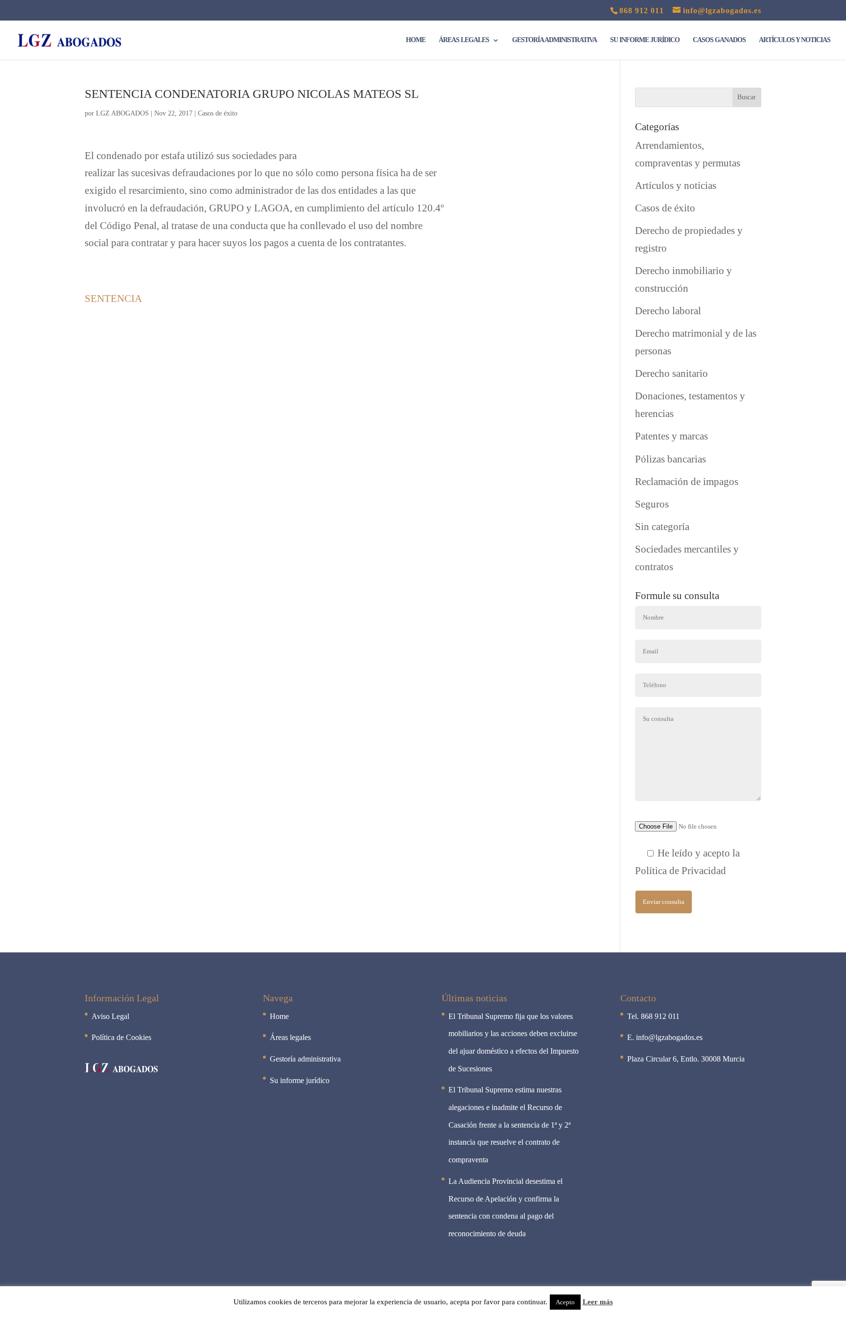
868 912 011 (641, 10)
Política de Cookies (121, 1037)
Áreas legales (464, 40)
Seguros (652, 504)
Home (415, 40)
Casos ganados (719, 40)
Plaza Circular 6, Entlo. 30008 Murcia (686, 1059)
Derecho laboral (668, 311)
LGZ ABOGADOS (122, 113)
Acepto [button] (565, 1302)
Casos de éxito (217, 113)
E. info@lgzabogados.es (665, 1037)
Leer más (598, 1302)
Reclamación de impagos (686, 481)
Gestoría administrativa (554, 40)
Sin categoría (662, 526)
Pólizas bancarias (670, 459)
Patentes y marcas (671, 436)
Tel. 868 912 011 (653, 1016)
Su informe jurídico (645, 40)
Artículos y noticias (794, 40)
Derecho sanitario (671, 373)
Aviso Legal (110, 1016)
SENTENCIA (113, 298)
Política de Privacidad (680, 871)
